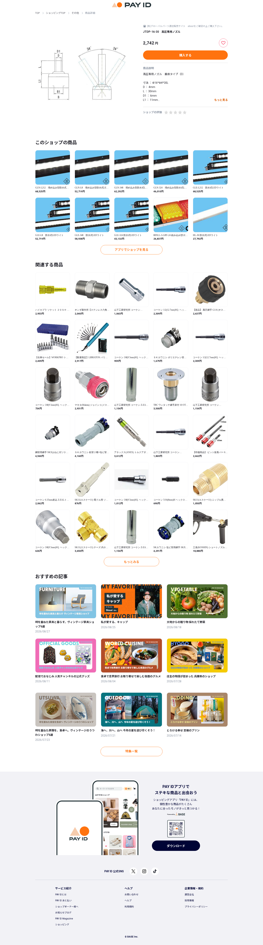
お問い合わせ (131, 894)
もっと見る (221, 99)
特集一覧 (131, 751)
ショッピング (62, 924)
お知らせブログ (63, 912)
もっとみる (131, 562)
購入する (185, 55)
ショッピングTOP (55, 13)
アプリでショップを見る (131, 250)
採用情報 (189, 900)
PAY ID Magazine (64, 918)
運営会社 (189, 894)
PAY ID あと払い (63, 900)
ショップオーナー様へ (66, 906)
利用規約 (129, 906)
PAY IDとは (60, 894)
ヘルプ (128, 900)
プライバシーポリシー (196, 906)
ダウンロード (176, 846)
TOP (37, 13)
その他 (75, 13)
